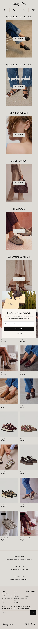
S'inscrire (19, 329)
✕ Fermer (19, 334)
